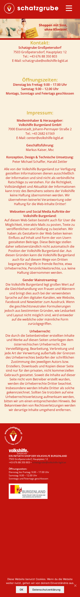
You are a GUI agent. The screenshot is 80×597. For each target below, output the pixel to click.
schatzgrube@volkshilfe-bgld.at (45, 60)
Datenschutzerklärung (46, 589)
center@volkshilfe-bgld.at (45, 138)
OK (21, 589)
